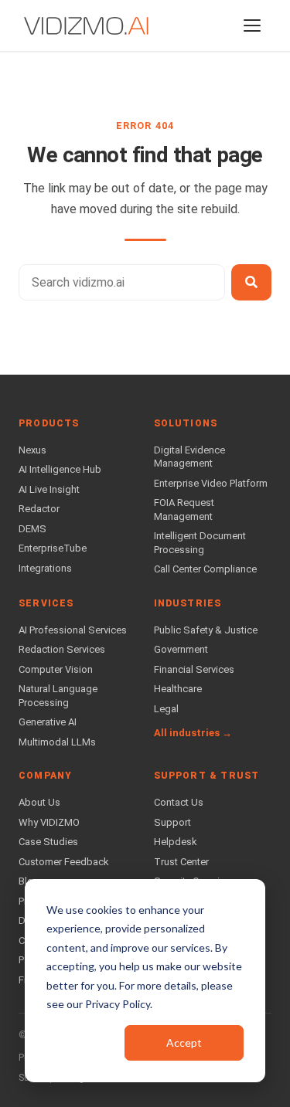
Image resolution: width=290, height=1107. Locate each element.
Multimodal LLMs (57, 742)
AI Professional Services (73, 630)
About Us (39, 802)
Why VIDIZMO (49, 822)
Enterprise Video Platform (211, 483)
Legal (166, 709)
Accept (184, 1042)
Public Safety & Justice (206, 630)
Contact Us (178, 802)
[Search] (251, 282)
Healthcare (178, 688)
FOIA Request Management (184, 509)
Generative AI (48, 722)
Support (172, 822)
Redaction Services (62, 649)
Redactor (39, 508)
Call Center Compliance (205, 569)
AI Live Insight (49, 489)
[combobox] (122, 282)
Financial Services (194, 669)
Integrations (45, 568)
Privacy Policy (117, 1003)
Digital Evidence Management (189, 457)
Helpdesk (175, 841)
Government (181, 649)
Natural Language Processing (58, 695)
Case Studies (48, 841)
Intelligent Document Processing (200, 542)
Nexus (32, 450)
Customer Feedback (64, 862)
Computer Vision (56, 669)
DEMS (32, 529)
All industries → (193, 733)
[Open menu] (252, 25)
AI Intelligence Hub (60, 469)
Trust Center (181, 862)
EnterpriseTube (53, 548)
